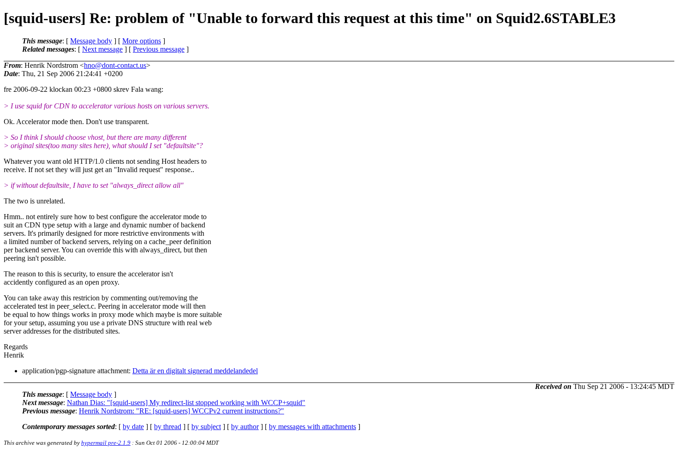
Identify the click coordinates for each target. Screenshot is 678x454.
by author (245, 426)
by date (133, 426)
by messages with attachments (312, 426)
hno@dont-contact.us (115, 65)
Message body (91, 41)
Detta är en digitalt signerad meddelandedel (195, 371)
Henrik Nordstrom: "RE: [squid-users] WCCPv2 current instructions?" (181, 411)
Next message (102, 49)
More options (141, 41)
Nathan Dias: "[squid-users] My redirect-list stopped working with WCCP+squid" (186, 402)
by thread (167, 426)
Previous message (158, 49)
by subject (206, 426)
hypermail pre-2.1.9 (106, 442)
